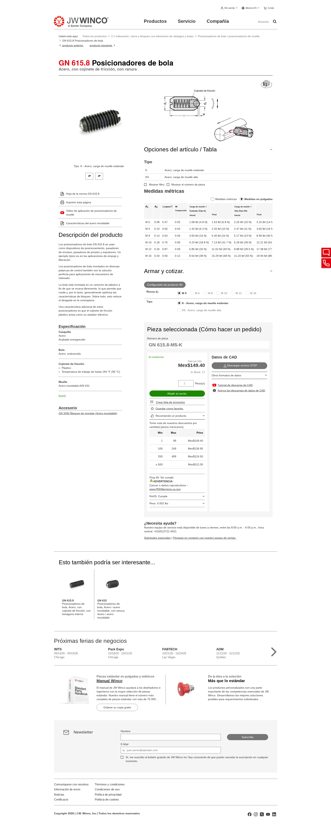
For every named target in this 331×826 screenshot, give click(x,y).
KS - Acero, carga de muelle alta (201, 310)
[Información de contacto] (326, 263)
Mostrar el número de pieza (188, 184)
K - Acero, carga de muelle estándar (205, 303)
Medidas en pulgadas (258, 199)
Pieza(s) (200, 383)
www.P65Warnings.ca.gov (165, 489)
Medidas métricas (226, 199)
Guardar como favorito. (170, 408)
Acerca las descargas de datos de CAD (241, 390)
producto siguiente (101, 45)
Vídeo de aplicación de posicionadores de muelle (91, 212)
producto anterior (72, 45)
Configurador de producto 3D (165, 284)
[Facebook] (249, 814)
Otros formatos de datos (226, 375)
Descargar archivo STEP (242, 365)
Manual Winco (109, 681)
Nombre (125, 731)
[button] (229, 8)
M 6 (197, 293)
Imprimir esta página (78, 202)
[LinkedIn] (274, 814)
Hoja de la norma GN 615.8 (82, 193)
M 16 (253, 293)
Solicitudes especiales (157, 537)
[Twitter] (261, 814)
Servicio (187, 21)
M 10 (224, 293)
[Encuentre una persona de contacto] (326, 252)
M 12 (239, 293)
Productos (155, 21)
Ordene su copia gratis (117, 707)
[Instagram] (255, 814)
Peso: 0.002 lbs (158, 503)
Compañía (218, 21)
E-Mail (124, 744)
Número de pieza (157, 338)
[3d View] (266, 84)
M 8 (210, 293)
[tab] (89, 176)
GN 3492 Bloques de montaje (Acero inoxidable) (88, 413)
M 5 (184, 293)
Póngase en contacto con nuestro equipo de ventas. (204, 537)
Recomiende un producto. (171, 415)
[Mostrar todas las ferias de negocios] (273, 651)
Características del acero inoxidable (87, 223)
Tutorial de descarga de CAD (235, 385)
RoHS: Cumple (158, 496)
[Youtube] (267, 814)
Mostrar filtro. (157, 184)
